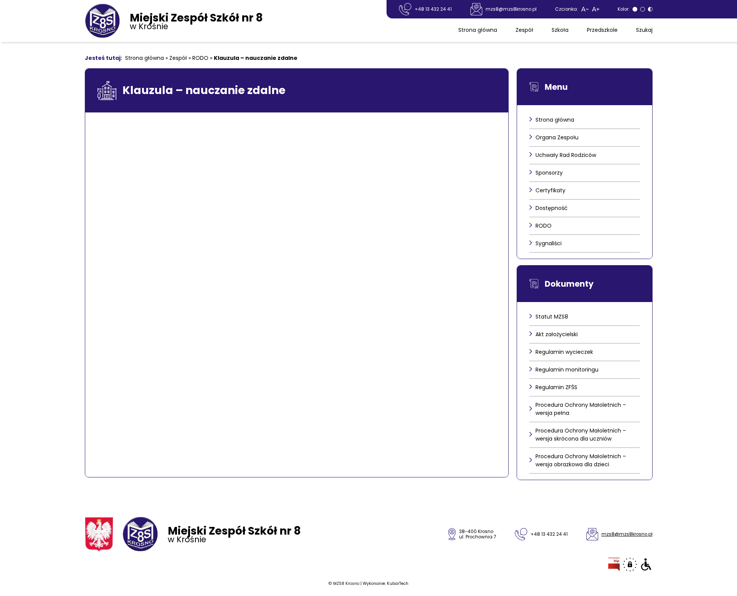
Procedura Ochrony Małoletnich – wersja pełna (580, 409)
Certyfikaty (550, 190)
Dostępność (551, 208)
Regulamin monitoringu (566, 369)
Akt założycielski (556, 334)
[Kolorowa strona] (642, 9)
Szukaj (644, 30)
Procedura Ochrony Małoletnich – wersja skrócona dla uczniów (580, 434)
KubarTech (397, 583)
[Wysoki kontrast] (650, 9)
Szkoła (560, 30)
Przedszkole (602, 30)
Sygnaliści (548, 243)
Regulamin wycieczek (564, 352)
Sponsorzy (549, 173)
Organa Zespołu (556, 137)
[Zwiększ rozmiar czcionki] (595, 9)
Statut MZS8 (551, 316)
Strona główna (477, 30)
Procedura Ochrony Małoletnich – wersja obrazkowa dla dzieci (580, 460)
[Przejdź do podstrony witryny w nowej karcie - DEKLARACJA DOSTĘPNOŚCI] (646, 564)
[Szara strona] (635, 9)
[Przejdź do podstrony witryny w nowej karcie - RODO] (630, 564)
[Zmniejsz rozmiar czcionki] (585, 9)
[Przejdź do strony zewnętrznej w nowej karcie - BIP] (614, 564)
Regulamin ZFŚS (556, 387)
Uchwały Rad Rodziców (565, 155)
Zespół (524, 30)
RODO (200, 58)
